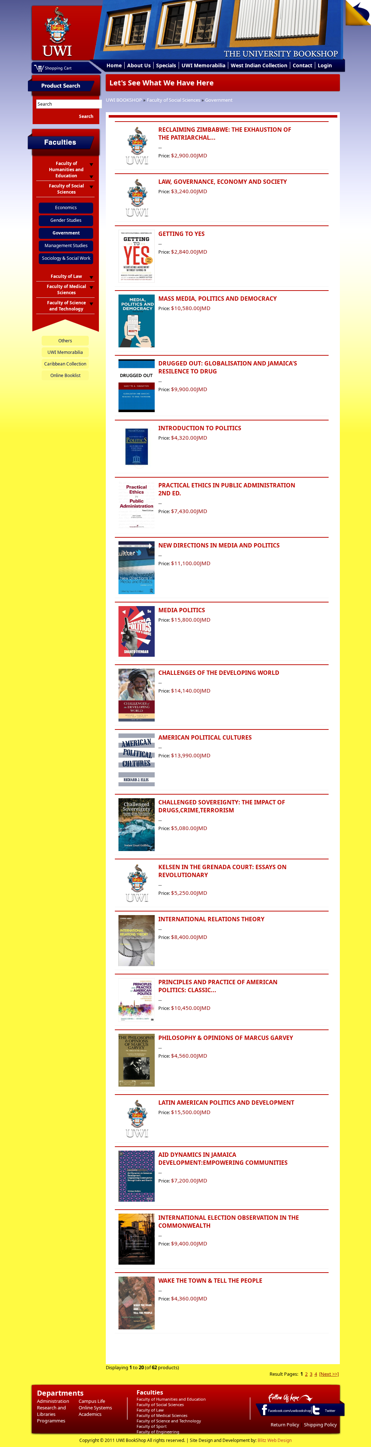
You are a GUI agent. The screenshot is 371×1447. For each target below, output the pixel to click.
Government (219, 100)
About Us (139, 65)
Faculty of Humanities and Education (171, 1399)
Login (325, 65)
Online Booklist (65, 375)
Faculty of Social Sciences (173, 100)
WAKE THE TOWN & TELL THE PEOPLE (210, 1281)
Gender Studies (66, 220)
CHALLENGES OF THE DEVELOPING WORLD (218, 673)
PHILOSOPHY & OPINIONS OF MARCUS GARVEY (225, 1038)
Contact (302, 65)
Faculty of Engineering (158, 1431)
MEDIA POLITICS (181, 610)
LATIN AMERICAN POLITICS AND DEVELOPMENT (226, 1103)
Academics (90, 1414)
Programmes (51, 1420)
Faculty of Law (150, 1410)
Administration (53, 1401)
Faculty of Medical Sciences (162, 1415)
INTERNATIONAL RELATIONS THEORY (211, 919)
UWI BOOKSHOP (124, 100)
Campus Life (92, 1401)
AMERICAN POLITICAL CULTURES (205, 737)
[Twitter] (315, 1414)
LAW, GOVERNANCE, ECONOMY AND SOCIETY (222, 182)
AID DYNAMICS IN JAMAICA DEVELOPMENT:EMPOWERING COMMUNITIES (223, 1159)
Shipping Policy (320, 1424)
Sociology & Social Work (66, 258)
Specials (166, 65)
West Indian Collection (259, 65)
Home (114, 65)
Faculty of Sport (152, 1426)
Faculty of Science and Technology (169, 1420)
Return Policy (285, 1424)
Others (65, 341)
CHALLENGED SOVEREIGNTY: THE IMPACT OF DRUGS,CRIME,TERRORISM (221, 806)
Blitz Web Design (275, 1440)
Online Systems (95, 1407)
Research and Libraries (51, 1410)
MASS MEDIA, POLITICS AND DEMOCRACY (217, 298)
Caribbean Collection (65, 364)
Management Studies (66, 245)
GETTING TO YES (181, 234)
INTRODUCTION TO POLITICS (199, 428)
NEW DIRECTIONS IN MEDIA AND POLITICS (219, 545)
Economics (66, 207)
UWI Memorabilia (203, 65)
